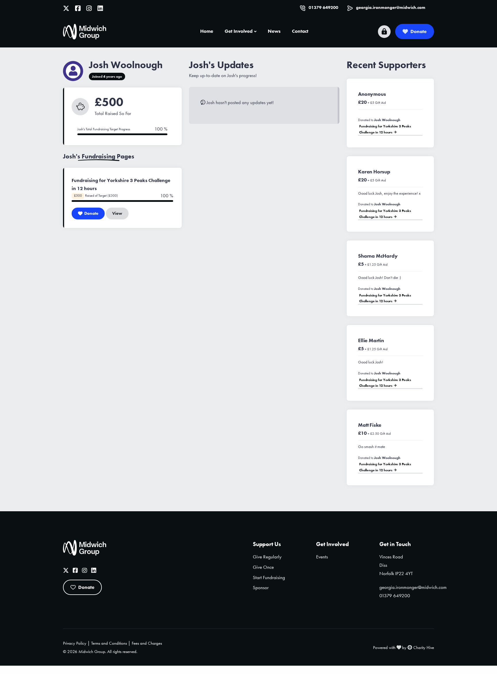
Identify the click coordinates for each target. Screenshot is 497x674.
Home (206, 31)
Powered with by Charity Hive (403, 647)
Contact (300, 31)
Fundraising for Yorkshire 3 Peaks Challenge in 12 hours (385, 129)
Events (322, 557)
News (274, 31)
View (117, 213)
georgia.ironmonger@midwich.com (390, 7)
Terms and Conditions (109, 643)
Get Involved (239, 31)
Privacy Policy (74, 643)
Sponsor (261, 587)
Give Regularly (267, 557)
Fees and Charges (147, 643)
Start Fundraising (269, 577)
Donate (418, 31)
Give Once (263, 567)
